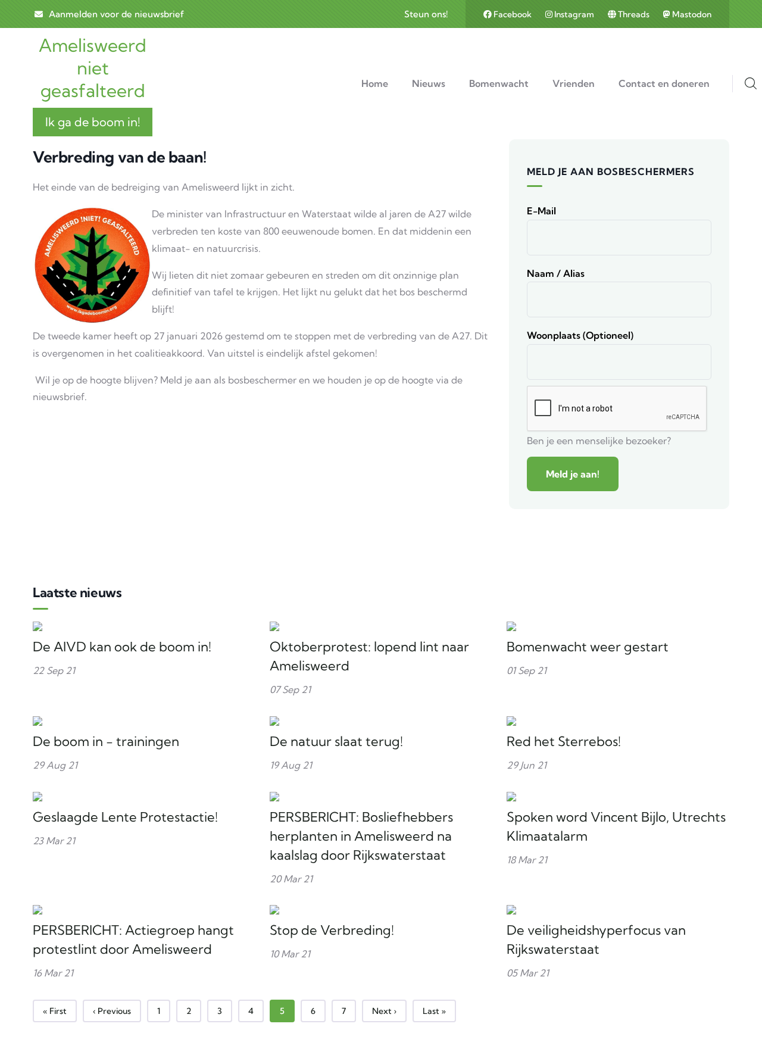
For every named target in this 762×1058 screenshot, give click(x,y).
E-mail (541, 211)
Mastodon (690, 14)
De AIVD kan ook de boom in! (122, 646)
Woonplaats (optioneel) (580, 335)
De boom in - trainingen (106, 741)
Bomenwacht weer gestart (588, 646)
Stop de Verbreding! (332, 930)
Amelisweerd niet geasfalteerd (92, 68)
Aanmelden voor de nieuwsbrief (116, 14)
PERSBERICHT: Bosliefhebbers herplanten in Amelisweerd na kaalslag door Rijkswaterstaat (361, 836)
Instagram (574, 14)
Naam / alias (556, 273)
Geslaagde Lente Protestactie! (125, 817)
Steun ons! (426, 14)
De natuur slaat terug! (336, 741)
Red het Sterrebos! (564, 741)
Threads (633, 14)
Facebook (512, 14)
